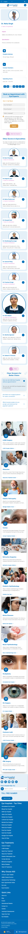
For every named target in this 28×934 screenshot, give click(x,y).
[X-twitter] (5, 782)
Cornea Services (6, 859)
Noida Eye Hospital (7, 825)
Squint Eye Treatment (7, 851)
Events (3, 900)
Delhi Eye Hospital (6, 811)
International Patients (7, 903)
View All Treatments (7, 867)
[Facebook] (2, 782)
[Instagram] (16, 782)
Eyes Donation (5, 888)
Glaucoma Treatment (7, 853)
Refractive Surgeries (7, 861)
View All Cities (5, 838)
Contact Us (4, 906)
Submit (14, 126)
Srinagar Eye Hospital (7, 835)
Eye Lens (4, 885)
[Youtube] (9, 782)
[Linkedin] (12, 782)
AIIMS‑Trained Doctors (7, 877)
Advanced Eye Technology (8, 880)
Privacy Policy (4, 927)
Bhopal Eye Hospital (7, 809)
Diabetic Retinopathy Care (8, 856)
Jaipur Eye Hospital (7, 814)
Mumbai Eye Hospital (7, 822)
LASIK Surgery (5, 848)
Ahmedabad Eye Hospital (8, 806)
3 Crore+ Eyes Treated (7, 874)
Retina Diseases (6, 864)
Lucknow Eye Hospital (7, 819)
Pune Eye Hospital (6, 830)
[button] (25, 5)
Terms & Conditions (5, 925)
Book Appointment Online (8, 882)
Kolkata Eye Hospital (7, 817)
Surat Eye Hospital (6, 833)
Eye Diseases (5, 916)
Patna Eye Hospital (6, 827)
